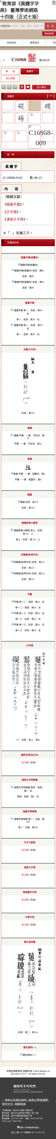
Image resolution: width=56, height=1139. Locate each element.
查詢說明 (49, 33)
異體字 (29, 71)
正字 (26, 233)
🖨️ (21, 87)
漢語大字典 (15, 219)
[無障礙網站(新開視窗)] (28, 1127)
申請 (32, 762)
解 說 (10, 71)
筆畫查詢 (34, 42)
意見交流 (7, 1104)
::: (1, 60)
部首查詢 (11, 42)
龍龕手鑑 (13, 204)
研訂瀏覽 (10, 78)
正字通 (11, 212)
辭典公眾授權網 (38, 1100)
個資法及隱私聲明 (16, 1100)
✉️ (27, 87)
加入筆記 (41, 87)
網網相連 (20, 1104)
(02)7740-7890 (17, 1118)
